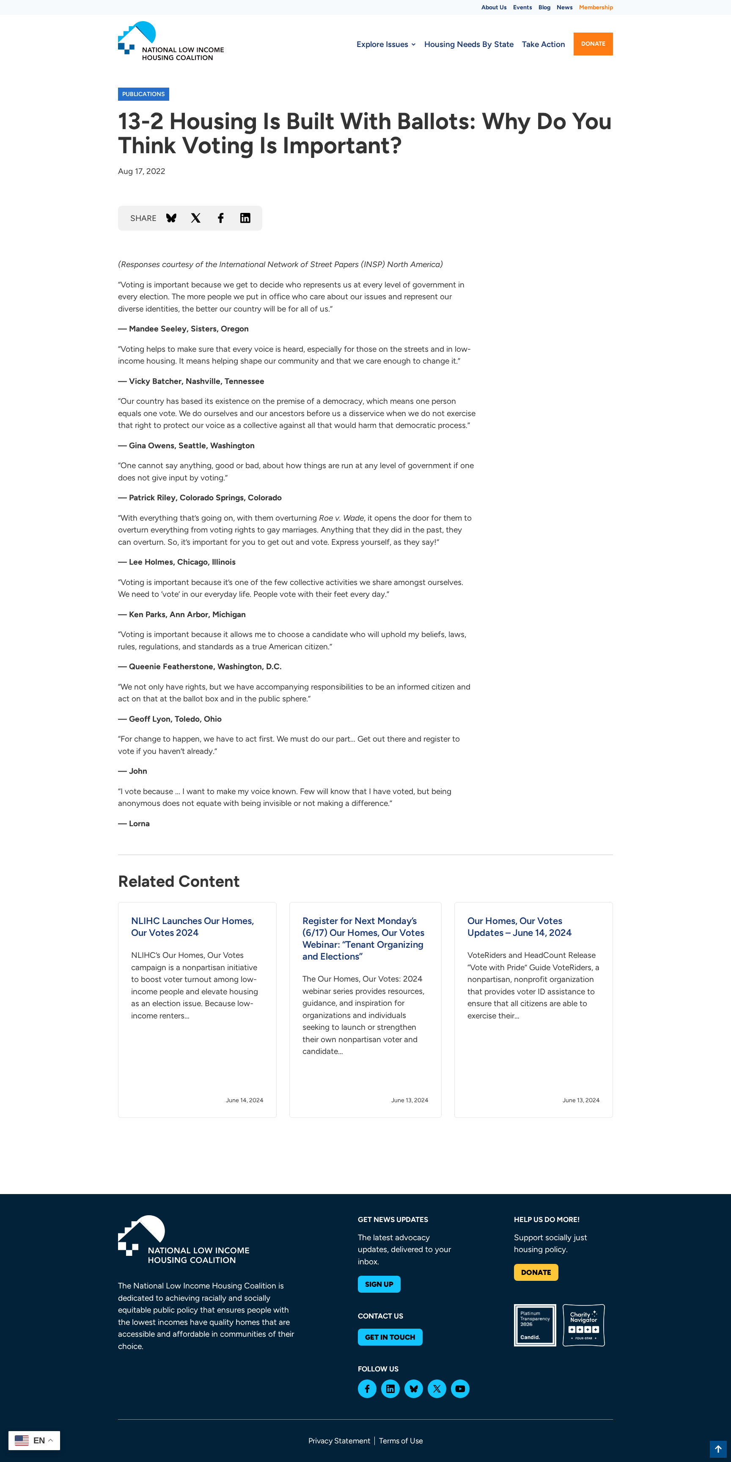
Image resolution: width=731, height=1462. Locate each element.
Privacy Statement (339, 1441)
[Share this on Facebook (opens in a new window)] (221, 218)
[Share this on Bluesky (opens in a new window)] (171, 218)
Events (522, 7)
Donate (593, 43)
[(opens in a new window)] (367, 1388)
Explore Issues (382, 44)
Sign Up (379, 1284)
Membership (596, 7)
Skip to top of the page (718, 1449)
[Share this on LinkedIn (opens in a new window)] (245, 218)
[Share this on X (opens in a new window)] (196, 218)
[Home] (171, 40)
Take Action (543, 44)
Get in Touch (390, 1337)
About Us (494, 7)
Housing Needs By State (469, 44)
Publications (143, 94)
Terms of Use (401, 1441)
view (197, 1010)
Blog (544, 7)
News (565, 7)
